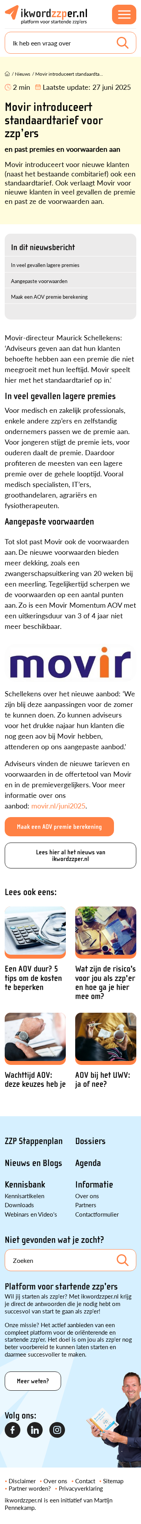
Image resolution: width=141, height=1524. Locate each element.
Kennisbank (25, 1184)
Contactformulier (97, 1214)
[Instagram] (57, 1430)
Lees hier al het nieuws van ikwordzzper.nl (70, 855)
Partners (85, 1205)
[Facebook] (13, 1430)
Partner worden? (30, 1488)
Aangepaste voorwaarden (39, 281)
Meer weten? (33, 1381)
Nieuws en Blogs (33, 1163)
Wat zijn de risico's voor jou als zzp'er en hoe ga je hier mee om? (105, 982)
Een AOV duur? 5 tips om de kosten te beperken (33, 978)
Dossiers (90, 1141)
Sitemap (113, 1481)
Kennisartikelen (24, 1196)
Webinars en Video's (31, 1214)
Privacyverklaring (81, 1488)
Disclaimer (22, 1481)
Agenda (88, 1163)
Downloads (19, 1205)
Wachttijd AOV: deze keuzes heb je (35, 1079)
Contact (85, 1481)
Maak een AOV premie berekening (49, 296)
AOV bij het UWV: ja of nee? (102, 1079)
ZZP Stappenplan (34, 1141)
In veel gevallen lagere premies (45, 265)
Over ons (87, 1196)
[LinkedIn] (35, 1430)
